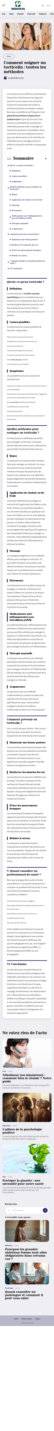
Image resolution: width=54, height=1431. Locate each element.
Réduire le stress (19, 256)
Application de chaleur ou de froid (27, 200)
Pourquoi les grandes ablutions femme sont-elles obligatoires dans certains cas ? (26, 1254)
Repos (14, 194)
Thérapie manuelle (20, 223)
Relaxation (7, 1126)
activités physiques (15, 359)
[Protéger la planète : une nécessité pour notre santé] (27, 1158)
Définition (16, 171)
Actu (9, 56)
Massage (15, 205)
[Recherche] (42, 6)
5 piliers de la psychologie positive (22, 1131)
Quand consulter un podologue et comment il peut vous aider (24, 1295)
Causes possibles (19, 176)
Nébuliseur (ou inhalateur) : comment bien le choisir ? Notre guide (27, 1078)
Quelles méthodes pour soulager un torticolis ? (26, 188)
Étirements (17, 211)
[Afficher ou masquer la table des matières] (40, 158)
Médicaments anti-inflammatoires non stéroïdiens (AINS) (27, 217)
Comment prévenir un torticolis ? (25, 234)
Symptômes (17, 182)
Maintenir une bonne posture (25, 240)
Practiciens (9, 1288)
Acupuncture (17, 229)
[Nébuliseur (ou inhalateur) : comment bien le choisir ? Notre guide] (27, 1053)
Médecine (8, 1245)
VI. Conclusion (16, 269)
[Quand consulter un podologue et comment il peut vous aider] (27, 1273)
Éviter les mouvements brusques (26, 250)
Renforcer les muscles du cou (25, 245)
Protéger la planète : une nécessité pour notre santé (23, 1182)
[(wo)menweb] (18, 5)
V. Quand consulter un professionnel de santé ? (27, 262)
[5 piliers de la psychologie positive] (27, 1107)
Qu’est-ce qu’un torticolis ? (22, 165)
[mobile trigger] (5, 5)
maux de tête (14, 402)
